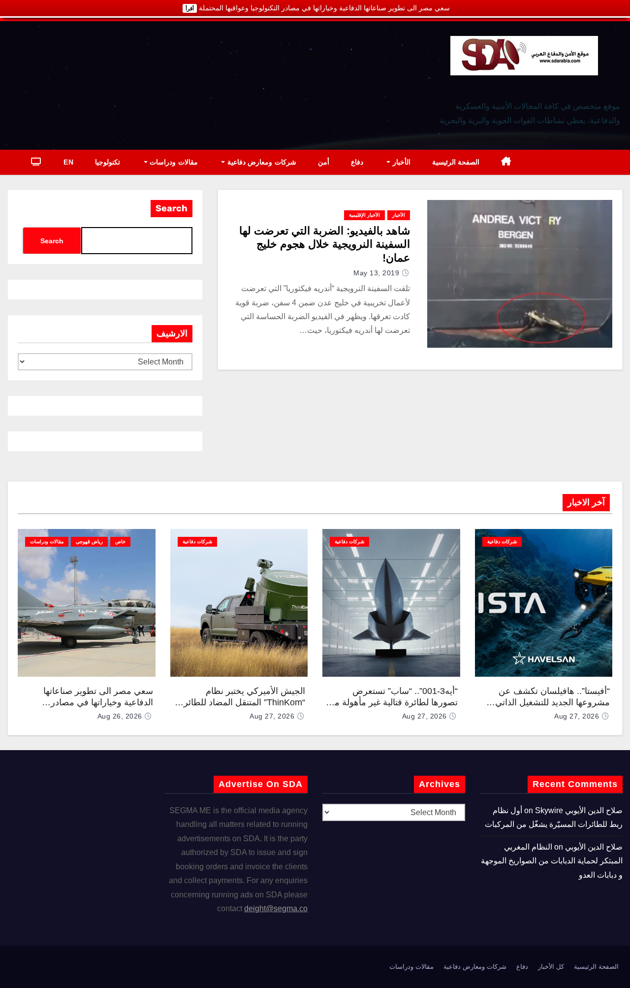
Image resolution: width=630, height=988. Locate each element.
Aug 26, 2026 (119, 716)
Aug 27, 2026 (576, 716)
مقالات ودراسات (173, 162)
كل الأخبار (551, 966)
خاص (120, 541)
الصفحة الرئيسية (456, 162)
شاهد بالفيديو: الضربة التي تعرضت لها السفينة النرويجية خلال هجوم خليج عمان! (324, 244)
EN (68, 162)
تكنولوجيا (107, 162)
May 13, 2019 (376, 273)
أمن (323, 162)
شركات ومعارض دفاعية (260, 162)
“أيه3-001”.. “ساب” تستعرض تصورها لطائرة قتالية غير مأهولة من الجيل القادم (393, 702)
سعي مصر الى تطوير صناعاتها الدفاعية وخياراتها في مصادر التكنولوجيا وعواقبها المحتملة (98, 702)
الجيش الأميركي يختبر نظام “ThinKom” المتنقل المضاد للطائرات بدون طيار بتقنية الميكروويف (239, 702)
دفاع (357, 162)
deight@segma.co (276, 908)
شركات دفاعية (502, 541)
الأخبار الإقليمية (364, 215)
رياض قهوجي (89, 541)
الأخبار (400, 162)
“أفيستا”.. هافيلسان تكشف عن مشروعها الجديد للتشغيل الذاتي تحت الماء (552, 702)
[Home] (506, 162)
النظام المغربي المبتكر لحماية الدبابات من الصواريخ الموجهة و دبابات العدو (552, 861)
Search (172, 208)
